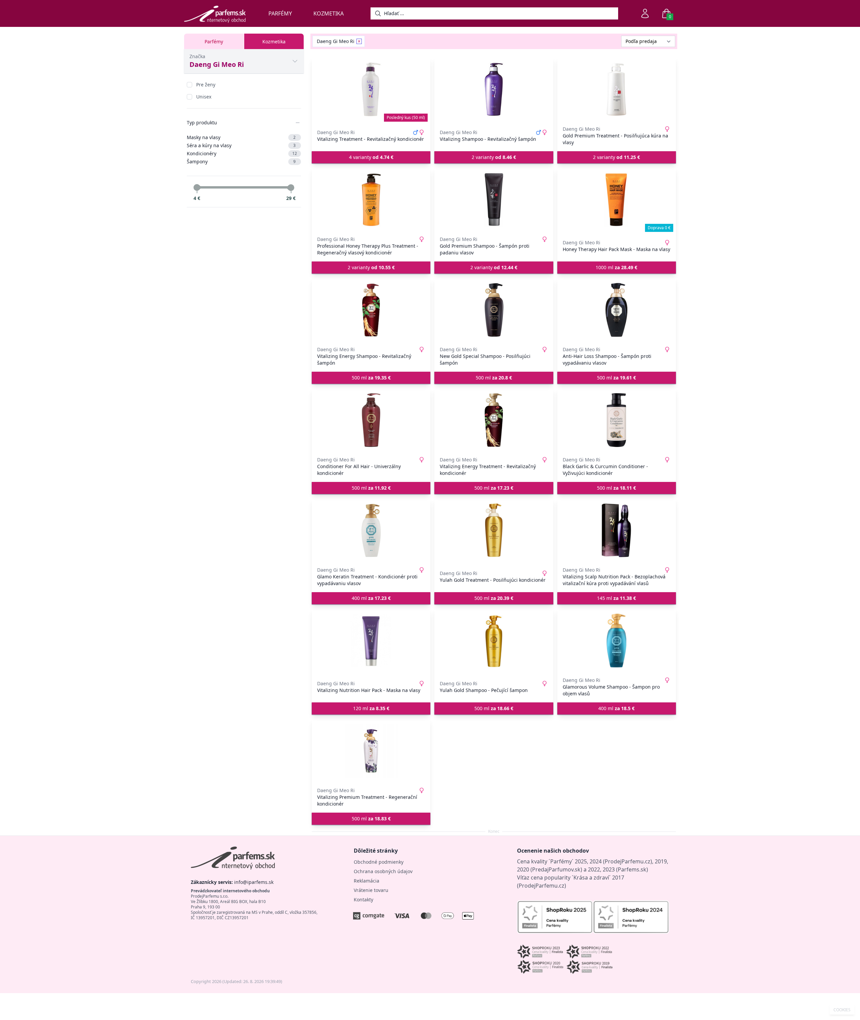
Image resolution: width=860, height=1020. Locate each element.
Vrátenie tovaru (371, 890)
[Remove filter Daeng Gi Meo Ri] (359, 41)
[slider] (197, 187)
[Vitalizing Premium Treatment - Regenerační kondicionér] (371, 751)
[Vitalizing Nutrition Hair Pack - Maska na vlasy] (371, 640)
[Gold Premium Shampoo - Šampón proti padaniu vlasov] (494, 200)
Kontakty (363, 899)
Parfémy (280, 13)
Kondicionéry (242, 153)
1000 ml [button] (616, 267)
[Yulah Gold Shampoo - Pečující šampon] (494, 640)
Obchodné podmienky (378, 862)
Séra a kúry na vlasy (241, 145)
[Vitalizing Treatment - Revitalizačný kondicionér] (371, 89)
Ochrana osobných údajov (383, 871)
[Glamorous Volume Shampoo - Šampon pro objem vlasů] (617, 640)
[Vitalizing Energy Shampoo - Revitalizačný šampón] (371, 310)
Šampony (241, 161)
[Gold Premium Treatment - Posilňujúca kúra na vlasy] (617, 89)
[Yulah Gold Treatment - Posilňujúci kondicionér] (494, 530)
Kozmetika (328, 13)
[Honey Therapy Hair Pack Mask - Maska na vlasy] (617, 200)
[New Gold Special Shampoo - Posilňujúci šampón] (494, 310)
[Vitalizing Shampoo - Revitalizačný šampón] (494, 89)
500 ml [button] (371, 377)
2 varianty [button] (494, 157)
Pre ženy (205, 84)
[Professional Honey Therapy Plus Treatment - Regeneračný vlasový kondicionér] (371, 200)
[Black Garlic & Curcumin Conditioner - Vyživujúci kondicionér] (617, 420)
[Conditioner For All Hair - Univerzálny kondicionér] (371, 420)
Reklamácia (366, 881)
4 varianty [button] (371, 157)
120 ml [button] (371, 708)
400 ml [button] (371, 598)
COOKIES (842, 1010)
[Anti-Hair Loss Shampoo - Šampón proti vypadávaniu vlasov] (617, 310)
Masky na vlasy (241, 137)
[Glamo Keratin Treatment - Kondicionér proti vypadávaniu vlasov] (371, 530)
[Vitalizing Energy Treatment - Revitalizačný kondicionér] (494, 420)
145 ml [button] (616, 598)
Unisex (203, 96)
